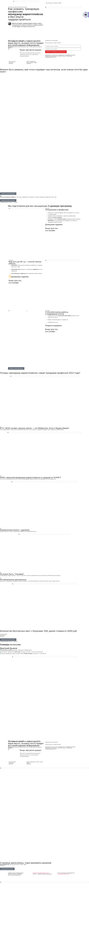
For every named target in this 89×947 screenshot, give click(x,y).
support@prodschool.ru (63, 874)
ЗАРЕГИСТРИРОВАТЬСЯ (56, 51)
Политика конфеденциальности (41, 873)
